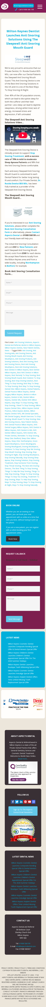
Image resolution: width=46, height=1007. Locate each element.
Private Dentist (11, 435)
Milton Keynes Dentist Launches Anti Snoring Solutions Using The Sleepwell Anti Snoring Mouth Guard (23, 39)
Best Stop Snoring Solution (22, 381)
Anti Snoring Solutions (23, 342)
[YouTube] (29, 802)
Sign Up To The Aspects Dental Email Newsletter (23, 810)
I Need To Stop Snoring (25, 405)
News (7, 350)
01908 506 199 (26, 9)
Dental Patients (33, 389)
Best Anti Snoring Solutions (26, 367)
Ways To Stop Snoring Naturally (25, 485)
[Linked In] (21, 802)
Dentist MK (16, 400)
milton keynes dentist (20, 411)
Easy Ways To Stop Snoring (22, 403)
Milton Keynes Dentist (13, 348)
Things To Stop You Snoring (16, 477)
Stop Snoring (27, 452)
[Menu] (39, 6)
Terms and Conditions (36, 968)
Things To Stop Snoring (29, 474)
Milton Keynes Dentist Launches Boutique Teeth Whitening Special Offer (24, 889)
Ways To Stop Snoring (13, 482)
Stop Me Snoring (33, 449)
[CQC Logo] (18, 769)
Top (43, 1003)
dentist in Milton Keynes (30, 345)
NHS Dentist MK (29, 433)
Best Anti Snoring (26, 361)
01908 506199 (24, 943)
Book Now (12, 539)
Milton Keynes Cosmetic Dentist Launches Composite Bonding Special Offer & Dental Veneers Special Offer (23, 646)
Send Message (14, 619)
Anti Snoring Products (23, 359)
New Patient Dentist (31, 348)
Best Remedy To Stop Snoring (24, 375)
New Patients (26, 247)
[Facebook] (12, 802)
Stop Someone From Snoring (25, 463)
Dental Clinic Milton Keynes (15, 389)
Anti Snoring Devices (24, 353)
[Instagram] (33, 802)
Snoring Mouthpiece (30, 446)
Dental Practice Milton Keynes (17, 391)
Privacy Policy (20, 968)
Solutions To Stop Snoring (15, 449)
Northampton (32, 262)
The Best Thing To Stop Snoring (25, 468)
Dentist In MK (16, 397)
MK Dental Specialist (30, 413)
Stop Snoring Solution (19, 460)
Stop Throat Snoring (13, 466)
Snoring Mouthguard (13, 446)
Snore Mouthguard (27, 444)
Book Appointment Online (23, 6)
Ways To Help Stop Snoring (27, 479)
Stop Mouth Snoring (13, 452)
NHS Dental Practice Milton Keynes (19, 424)
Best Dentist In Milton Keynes (16, 370)
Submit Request (14, 333)
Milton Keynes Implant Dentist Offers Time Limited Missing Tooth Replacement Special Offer (22, 680)
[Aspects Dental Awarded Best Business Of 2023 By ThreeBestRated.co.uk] (22, 830)
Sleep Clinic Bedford (13, 438)
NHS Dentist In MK (24, 430)
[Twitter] (17, 802)
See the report (18, 780)
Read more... (23, 759)
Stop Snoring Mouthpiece (29, 455)
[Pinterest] (25, 802)
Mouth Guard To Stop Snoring (24, 419)
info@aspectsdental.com (26, 946)
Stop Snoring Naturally (14, 457)
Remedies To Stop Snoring (28, 435)
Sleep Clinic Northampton (22, 441)
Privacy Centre (7, 968)
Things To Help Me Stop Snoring (18, 471)
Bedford (11, 266)
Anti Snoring (27, 350)
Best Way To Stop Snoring (29, 386)
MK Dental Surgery (12, 416)
